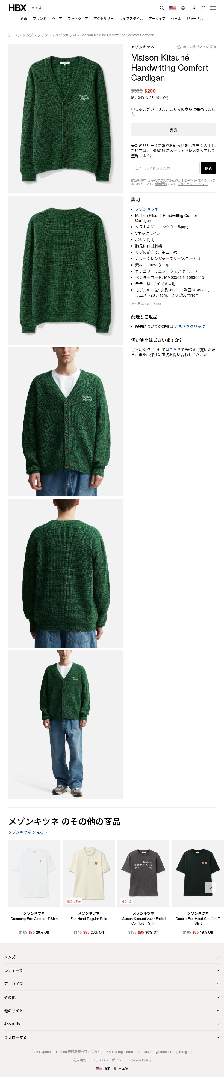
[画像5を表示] (65, 724)
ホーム (13, 35)
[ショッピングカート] (203, 8)
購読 (208, 168)
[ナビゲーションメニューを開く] (213, 8)
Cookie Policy (141, 1060)
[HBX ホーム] (17, 7)
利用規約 (161, 184)
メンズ (36, 8)
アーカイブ (13, 983)
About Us (12, 1024)
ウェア (193, 271)
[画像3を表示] (65, 421)
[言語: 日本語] (183, 8)
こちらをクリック (190, 326)
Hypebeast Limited (53, 1051)
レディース (13, 970)
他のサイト (13, 1010)
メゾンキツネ (65, 35)
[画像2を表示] (65, 270)
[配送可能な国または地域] (172, 8)
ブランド (44, 35)
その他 (10, 997)
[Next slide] (210, 887)
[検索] (162, 8)
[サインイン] (194, 8)
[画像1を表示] (65, 118)
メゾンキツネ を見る (26, 832)
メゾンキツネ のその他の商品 (64, 821)
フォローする (15, 1037)
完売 (173, 129)
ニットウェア (169, 271)
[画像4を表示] (65, 573)
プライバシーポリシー (193, 184)
